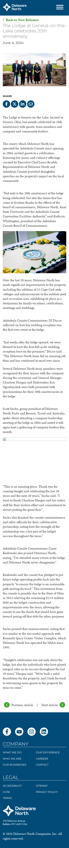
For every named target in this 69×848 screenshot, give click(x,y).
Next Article (49, 705)
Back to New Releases (22, 20)
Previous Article (22, 705)
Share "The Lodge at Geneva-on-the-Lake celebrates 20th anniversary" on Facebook (6, 104)
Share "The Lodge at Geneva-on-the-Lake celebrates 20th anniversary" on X (14, 104)
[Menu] (59, 7)
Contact (42, 764)
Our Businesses (14, 764)
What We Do (12, 752)
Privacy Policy (47, 792)
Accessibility (12, 785)
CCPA (6, 792)
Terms (7, 798)
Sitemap (41, 785)
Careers (42, 758)
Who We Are (12, 758)
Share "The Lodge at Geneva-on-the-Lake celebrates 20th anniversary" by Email (30, 104)
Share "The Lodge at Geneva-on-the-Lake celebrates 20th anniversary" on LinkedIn (22, 104)
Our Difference (48, 752)
